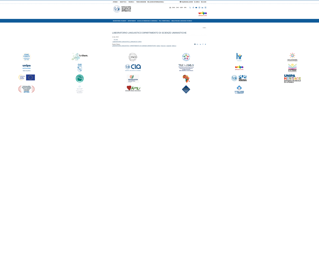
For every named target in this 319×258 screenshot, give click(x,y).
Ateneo (115, 2)
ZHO (177, 7)
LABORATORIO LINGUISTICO (120, 45)
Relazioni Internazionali (155, 2)
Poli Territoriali (164, 20)
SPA (185, 7)
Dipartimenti (132, 20)
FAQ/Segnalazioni (187, 2)
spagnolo (168, 45)
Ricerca (131, 2)
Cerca (197, 2)
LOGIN (204, 2)
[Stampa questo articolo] (195, 44)
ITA (170, 7)
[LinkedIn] (200, 44)
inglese (158, 45)
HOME (204, 27)
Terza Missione (141, 2)
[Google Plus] (198, 44)
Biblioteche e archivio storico (181, 20)
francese (163, 45)
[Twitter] (205, 44)
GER (181, 7)
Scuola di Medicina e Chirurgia (147, 20)
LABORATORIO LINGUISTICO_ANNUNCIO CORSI (126, 41)
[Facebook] (203, 44)
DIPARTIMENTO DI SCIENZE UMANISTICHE (143, 45)
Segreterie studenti (119, 20)
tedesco (174, 45)
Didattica (123, 2)
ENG (173, 7)
